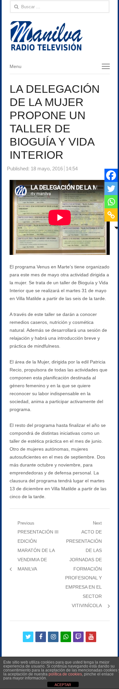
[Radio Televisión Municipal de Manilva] (60, 36)
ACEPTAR (63, 685)
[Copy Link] (111, 215)
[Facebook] (111, 175)
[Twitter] (111, 188)
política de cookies (65, 674)
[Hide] (116, 227)
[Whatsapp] (111, 201)
